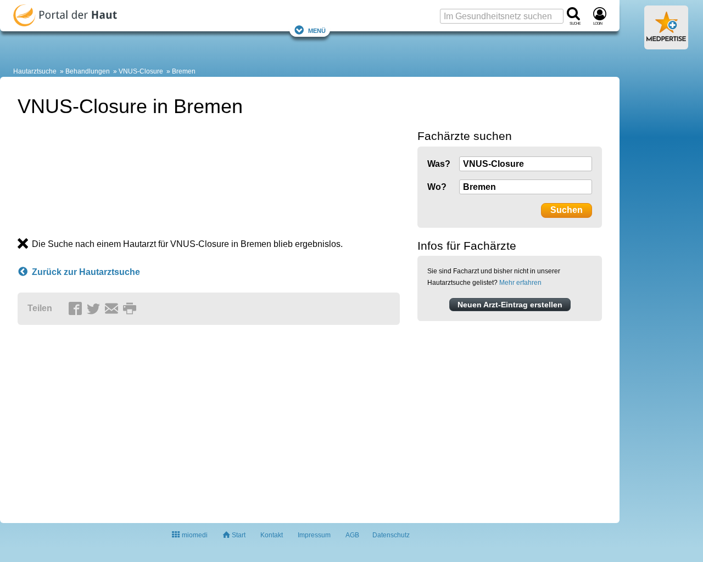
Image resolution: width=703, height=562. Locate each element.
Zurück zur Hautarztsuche (86, 272)
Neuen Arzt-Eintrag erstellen (509, 304)
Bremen (184, 71)
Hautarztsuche (35, 71)
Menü (317, 30)
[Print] (131, 309)
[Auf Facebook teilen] (77, 309)
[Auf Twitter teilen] (95, 309)
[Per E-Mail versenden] (113, 309)
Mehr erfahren (520, 282)
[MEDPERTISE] (666, 45)
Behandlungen (87, 71)
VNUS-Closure (141, 71)
